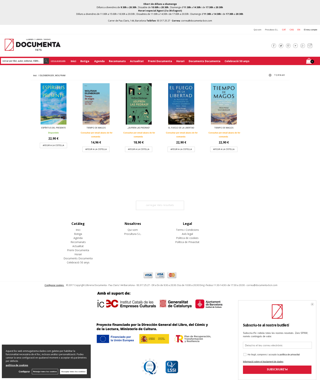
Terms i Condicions (187, 230)
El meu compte (310, 30)
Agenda (99, 61)
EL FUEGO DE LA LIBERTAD (181, 127)
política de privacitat (290, 354)
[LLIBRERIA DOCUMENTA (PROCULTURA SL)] (33, 48)
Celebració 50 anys (237, 61)
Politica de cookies (187, 238)
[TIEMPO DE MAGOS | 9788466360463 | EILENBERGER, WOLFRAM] (96, 104)
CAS (292, 30)
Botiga (85, 61)
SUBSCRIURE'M (277, 369)
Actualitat (137, 61)
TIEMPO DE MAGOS (96, 127)
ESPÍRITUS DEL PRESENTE (53, 127)
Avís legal (187, 234)
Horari (180, 61)
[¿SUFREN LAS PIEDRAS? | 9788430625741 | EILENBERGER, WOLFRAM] (139, 104)
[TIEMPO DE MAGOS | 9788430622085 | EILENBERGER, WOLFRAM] (224, 104)
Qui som (257, 30)
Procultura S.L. (271, 30)
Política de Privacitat (187, 242)
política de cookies (17, 365)
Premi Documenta (160, 61)
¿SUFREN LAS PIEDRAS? (139, 127)
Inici (73, 61)
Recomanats (117, 61)
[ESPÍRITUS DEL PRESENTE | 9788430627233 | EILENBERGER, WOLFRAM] (53, 104)
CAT (284, 30)
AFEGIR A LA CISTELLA (53, 145)
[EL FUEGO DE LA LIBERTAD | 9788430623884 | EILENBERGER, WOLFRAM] (181, 104)
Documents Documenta (204, 61)
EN (298, 30)
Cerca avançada (58, 61)
